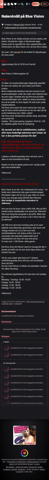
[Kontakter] (15, 4)
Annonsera (22, 469)
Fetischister (11, 462)
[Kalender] (8, 4)
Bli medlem (44, 4)
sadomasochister (33, 462)
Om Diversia (33, 467)
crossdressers (21, 462)
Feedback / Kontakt (10, 469)
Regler (40, 467)
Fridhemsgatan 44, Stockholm (16, 28)
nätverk (17, 52)
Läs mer (37, 464)
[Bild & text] (5, 4)
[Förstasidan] (1, 4)
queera (11, 464)
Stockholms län (35, 28)
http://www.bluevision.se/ (35, 302)
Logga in (35, 4)
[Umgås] (12, 4)
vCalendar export (7, 304)
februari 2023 (19, 25)
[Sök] (22, 4)
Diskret (42, 469)
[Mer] (18, 4)
